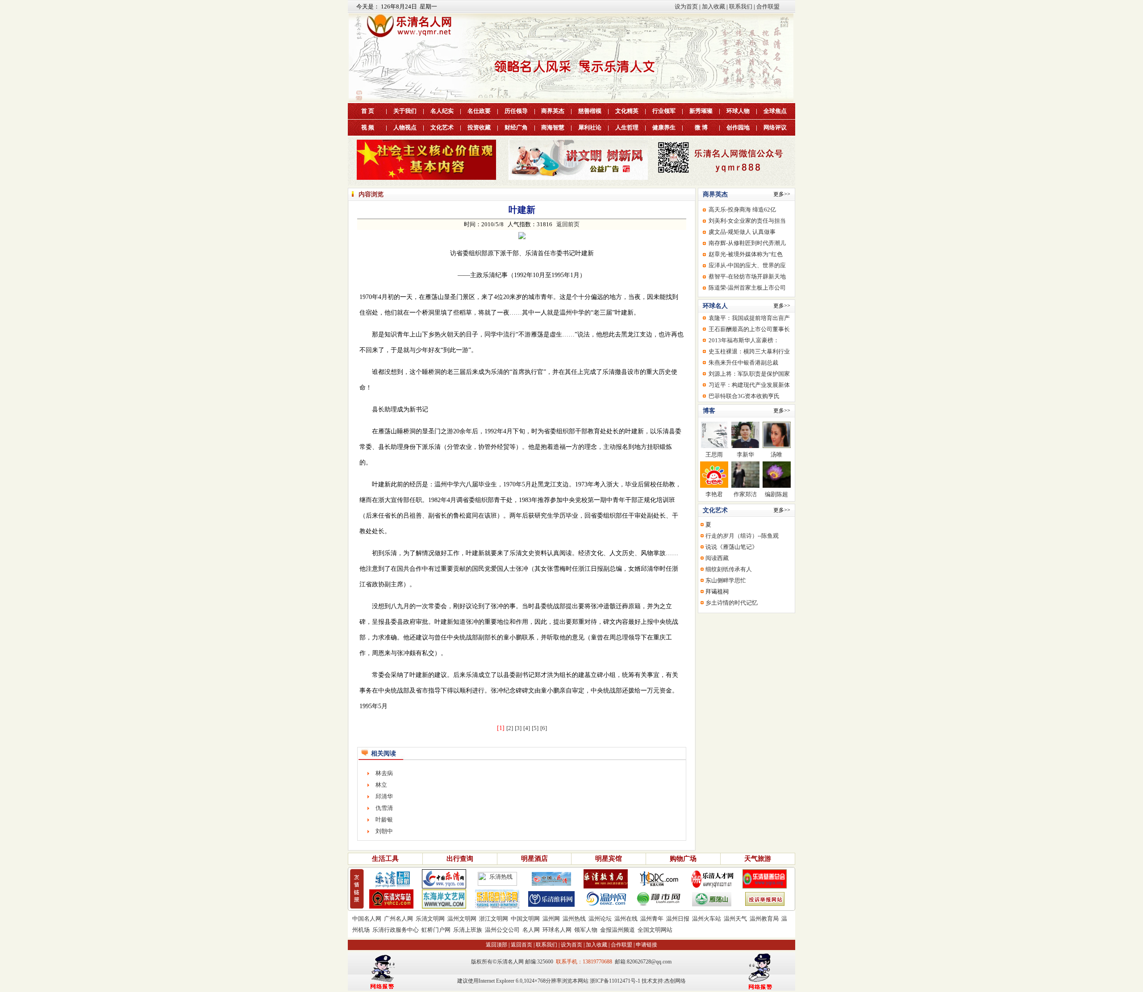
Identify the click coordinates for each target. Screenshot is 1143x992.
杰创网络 (675, 981)
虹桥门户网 (436, 929)
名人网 (531, 929)
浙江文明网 (493, 918)
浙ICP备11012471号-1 (615, 981)
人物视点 (405, 127)
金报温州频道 (617, 929)
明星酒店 (534, 858)
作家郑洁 (745, 494)
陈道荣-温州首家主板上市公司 (747, 287)
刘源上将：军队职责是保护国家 (749, 373)
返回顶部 (496, 945)
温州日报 (677, 918)
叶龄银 (384, 819)
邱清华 (384, 796)
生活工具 (385, 858)
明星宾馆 (608, 858)
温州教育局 (764, 918)
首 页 (367, 111)
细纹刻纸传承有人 (728, 569)
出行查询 (459, 858)
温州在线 (626, 918)
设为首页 (686, 6)
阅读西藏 (717, 558)
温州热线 (574, 918)
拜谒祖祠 (717, 591)
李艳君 (714, 494)
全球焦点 (775, 111)
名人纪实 (442, 111)
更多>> (781, 194)
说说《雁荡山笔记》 (731, 547)
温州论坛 (600, 918)
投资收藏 (479, 127)
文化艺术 (442, 127)
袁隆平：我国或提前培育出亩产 (749, 318)
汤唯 (776, 454)
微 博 (701, 127)
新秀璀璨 (701, 111)
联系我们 (740, 6)
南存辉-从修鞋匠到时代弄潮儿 (747, 243)
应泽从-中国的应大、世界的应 (747, 265)
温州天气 (735, 918)
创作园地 (738, 127)
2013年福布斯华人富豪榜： (744, 340)
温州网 (551, 918)
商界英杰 (552, 111)
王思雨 (714, 454)
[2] (509, 728)
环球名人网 (557, 929)
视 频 (367, 127)
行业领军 (664, 111)
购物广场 (683, 858)
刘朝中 (384, 831)
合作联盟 (768, 6)
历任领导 (516, 111)
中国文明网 (525, 918)
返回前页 (568, 224)
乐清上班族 (467, 929)
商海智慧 (552, 127)
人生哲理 (626, 127)
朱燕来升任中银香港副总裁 (743, 362)
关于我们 (405, 111)
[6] (543, 728)
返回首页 (521, 945)
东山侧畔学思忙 (725, 580)
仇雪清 (384, 808)
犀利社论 (589, 127)
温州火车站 (706, 918)
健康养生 (664, 127)
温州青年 (651, 918)
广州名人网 (398, 918)
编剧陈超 (776, 494)
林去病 (384, 773)
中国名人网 (366, 918)
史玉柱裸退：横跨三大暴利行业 (749, 351)
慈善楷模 (589, 111)
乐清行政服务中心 (395, 929)
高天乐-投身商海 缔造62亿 (742, 209)
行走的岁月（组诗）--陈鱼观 (742, 535)
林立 (381, 784)
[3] (518, 728)
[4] (526, 728)
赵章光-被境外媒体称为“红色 (746, 254)
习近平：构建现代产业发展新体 (749, 385)
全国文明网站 (655, 929)
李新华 (745, 454)
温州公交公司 (502, 929)
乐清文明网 (430, 918)
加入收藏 (713, 6)
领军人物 (585, 929)
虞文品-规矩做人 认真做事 (742, 231)
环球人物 (738, 111)
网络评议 (775, 127)
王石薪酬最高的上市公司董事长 (749, 329)
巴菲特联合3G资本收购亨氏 (744, 396)
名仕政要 (479, 111)
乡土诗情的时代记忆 (731, 602)
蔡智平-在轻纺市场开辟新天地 (747, 276)
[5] (535, 728)
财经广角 (516, 127)
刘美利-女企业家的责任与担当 (747, 220)
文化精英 (626, 111)
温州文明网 (461, 918)
